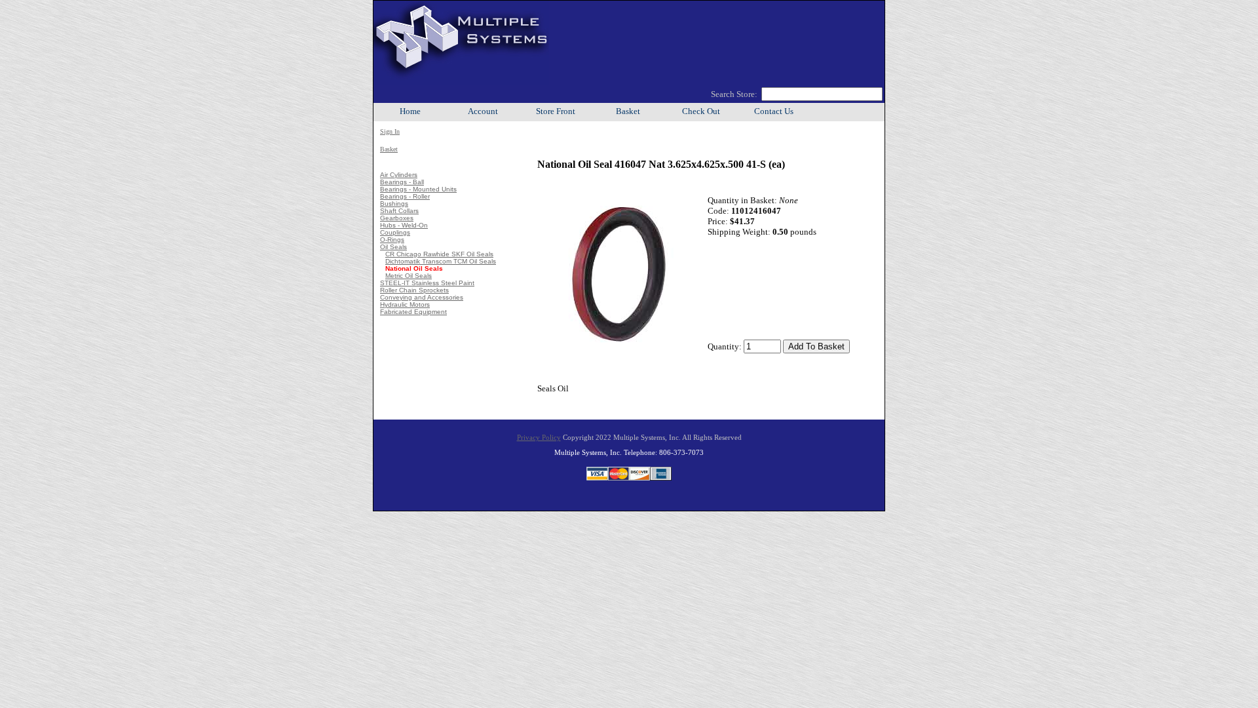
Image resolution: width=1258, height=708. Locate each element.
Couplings (395, 232)
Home (410, 111)
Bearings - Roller (405, 196)
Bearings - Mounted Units (418, 189)
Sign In (390, 131)
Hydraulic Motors (405, 304)
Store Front (555, 111)
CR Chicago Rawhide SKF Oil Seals (439, 254)
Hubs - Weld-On (404, 225)
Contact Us (773, 111)
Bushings (394, 203)
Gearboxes (396, 218)
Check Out (701, 111)
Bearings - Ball (402, 182)
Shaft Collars (399, 210)
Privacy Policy (539, 437)
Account (483, 111)
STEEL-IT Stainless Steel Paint (427, 282)
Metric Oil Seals (408, 275)
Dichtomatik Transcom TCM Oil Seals (440, 261)
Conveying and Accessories (421, 297)
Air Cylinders (398, 174)
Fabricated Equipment (413, 311)
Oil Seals (393, 246)
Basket (628, 111)
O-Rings (392, 239)
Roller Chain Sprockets (414, 290)
